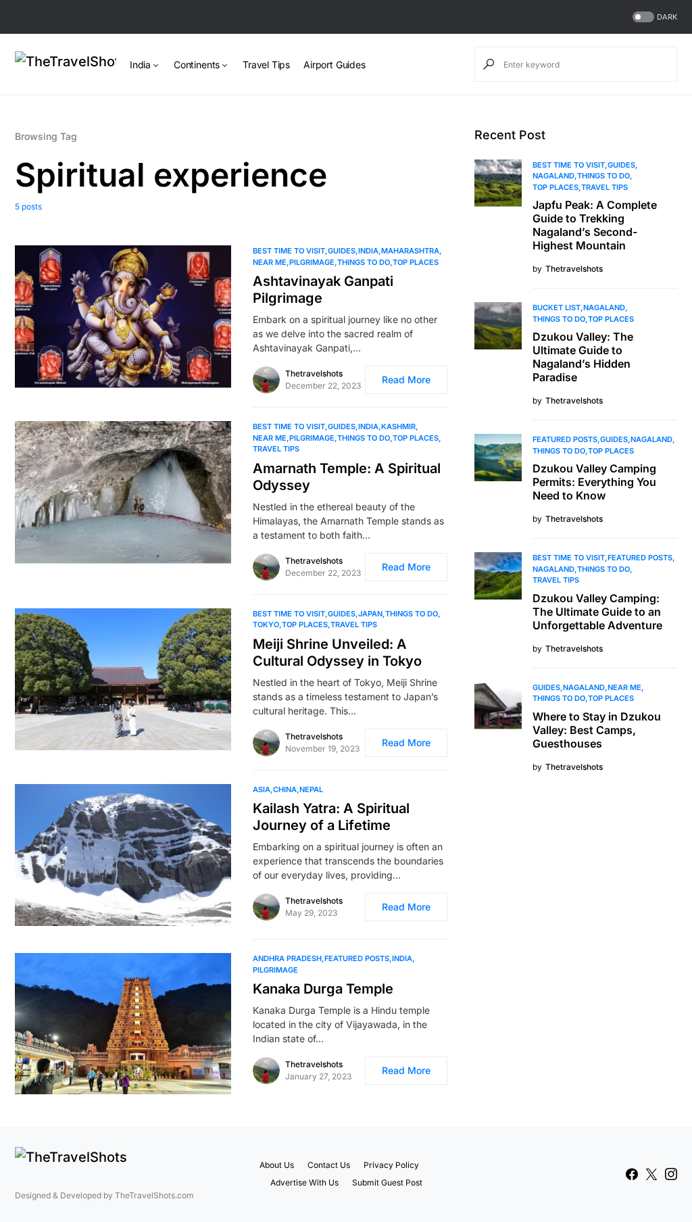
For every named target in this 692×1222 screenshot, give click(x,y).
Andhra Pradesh (287, 958)
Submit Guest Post (387, 1182)
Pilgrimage (312, 262)
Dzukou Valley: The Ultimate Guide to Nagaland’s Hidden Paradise (583, 357)
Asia (261, 789)
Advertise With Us (304, 1182)
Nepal (311, 789)
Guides (341, 250)
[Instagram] (671, 1174)
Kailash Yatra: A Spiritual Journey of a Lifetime (331, 816)
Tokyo (266, 624)
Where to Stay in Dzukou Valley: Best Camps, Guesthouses (597, 730)
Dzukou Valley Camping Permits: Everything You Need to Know (594, 482)
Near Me (270, 262)
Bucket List (556, 307)
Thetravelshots (314, 373)
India (368, 250)
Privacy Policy (391, 1165)
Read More (406, 379)
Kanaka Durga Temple (323, 989)
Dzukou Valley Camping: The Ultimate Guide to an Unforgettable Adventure (597, 611)
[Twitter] (651, 1174)
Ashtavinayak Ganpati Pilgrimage (323, 289)
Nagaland (553, 175)
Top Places (416, 262)
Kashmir (398, 426)
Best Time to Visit (289, 250)
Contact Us (328, 1165)
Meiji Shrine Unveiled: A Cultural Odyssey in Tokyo (337, 652)
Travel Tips (276, 449)
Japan (370, 613)
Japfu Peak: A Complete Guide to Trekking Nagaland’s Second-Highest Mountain (595, 225)
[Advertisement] (575, 890)
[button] (653, 17)
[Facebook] (632, 1174)
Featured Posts (356, 958)
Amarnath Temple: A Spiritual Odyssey (347, 476)
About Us (277, 1165)
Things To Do (363, 262)
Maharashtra (410, 250)
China (285, 789)
